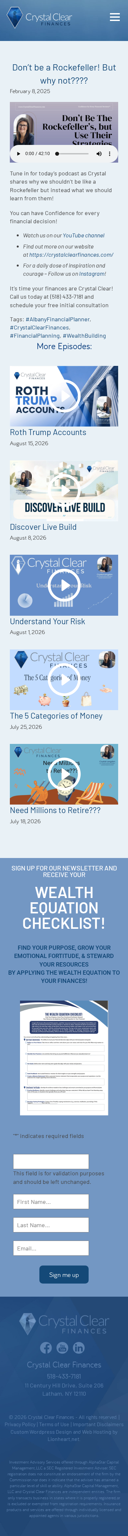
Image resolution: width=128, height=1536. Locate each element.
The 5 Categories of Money (56, 715)
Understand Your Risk (47, 621)
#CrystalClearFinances (39, 327)
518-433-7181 (64, 1376)
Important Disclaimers (98, 1424)
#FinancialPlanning (35, 335)
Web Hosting (96, 1431)
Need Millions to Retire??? (55, 810)
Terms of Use (54, 1424)
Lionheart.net (63, 1439)
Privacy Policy (20, 1424)
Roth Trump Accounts (48, 432)
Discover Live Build (43, 526)
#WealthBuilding (84, 335)
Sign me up (64, 1274)
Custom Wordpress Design (41, 1431)
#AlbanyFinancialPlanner (58, 319)
